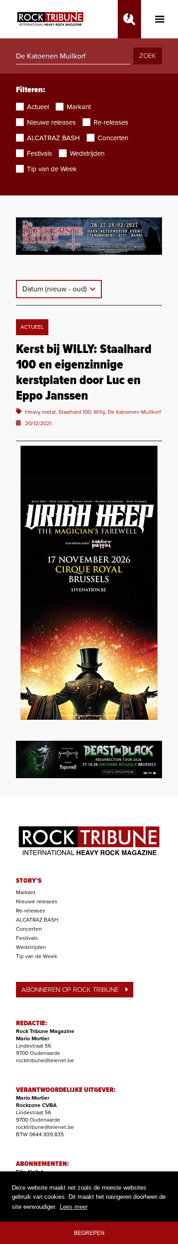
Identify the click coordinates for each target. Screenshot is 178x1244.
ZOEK (147, 56)
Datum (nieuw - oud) (55, 289)
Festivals (27, 938)
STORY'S (29, 881)
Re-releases (30, 910)
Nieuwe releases (37, 901)
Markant (26, 892)
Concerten (29, 929)
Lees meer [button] (74, 1206)
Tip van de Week (36, 956)
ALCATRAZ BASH (37, 920)
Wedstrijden (31, 947)
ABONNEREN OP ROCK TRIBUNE (70, 990)
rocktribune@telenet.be (45, 1060)
